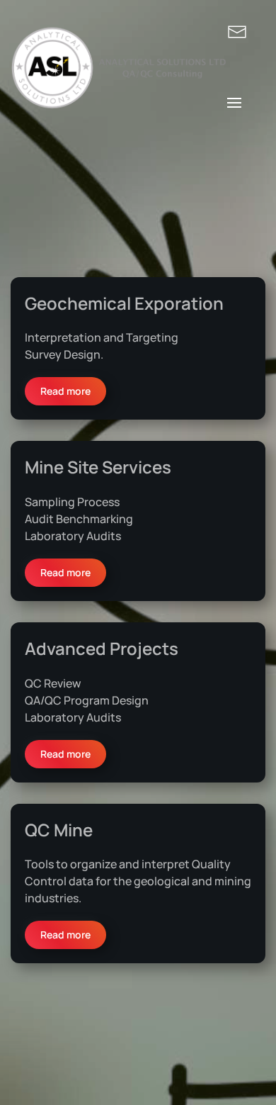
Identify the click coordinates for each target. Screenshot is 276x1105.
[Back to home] (119, 67)
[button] (234, 103)
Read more (65, 391)
